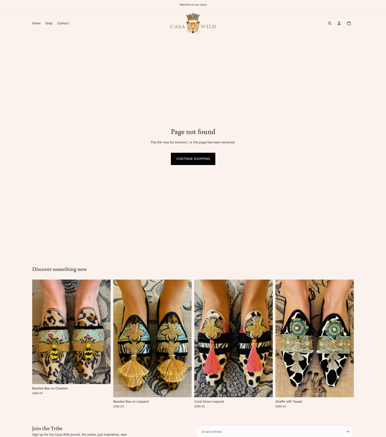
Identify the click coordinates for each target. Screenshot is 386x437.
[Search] (330, 23)
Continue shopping (193, 159)
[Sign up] (347, 431)
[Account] (339, 23)
